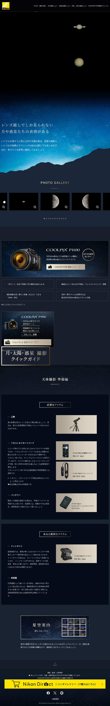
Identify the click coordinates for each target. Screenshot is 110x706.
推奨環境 (56, 699)
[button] (44, 218)
